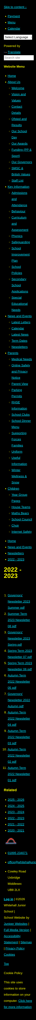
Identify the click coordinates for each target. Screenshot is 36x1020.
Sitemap (26, 942)
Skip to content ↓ (15, 7)
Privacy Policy (15, 948)
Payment (14, 16)
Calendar (14, 28)
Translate (14, 52)
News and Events (20, 547)
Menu (11, 22)
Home (12, 541)
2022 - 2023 (16, 559)
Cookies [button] (9, 954)
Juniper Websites (15, 923)
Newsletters (16, 553)
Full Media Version (16, 930)
